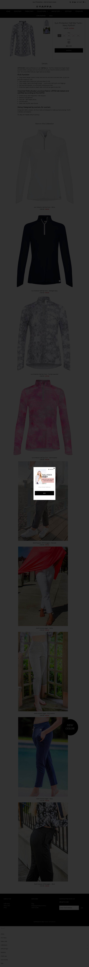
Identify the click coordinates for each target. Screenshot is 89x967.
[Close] (54, 468)
